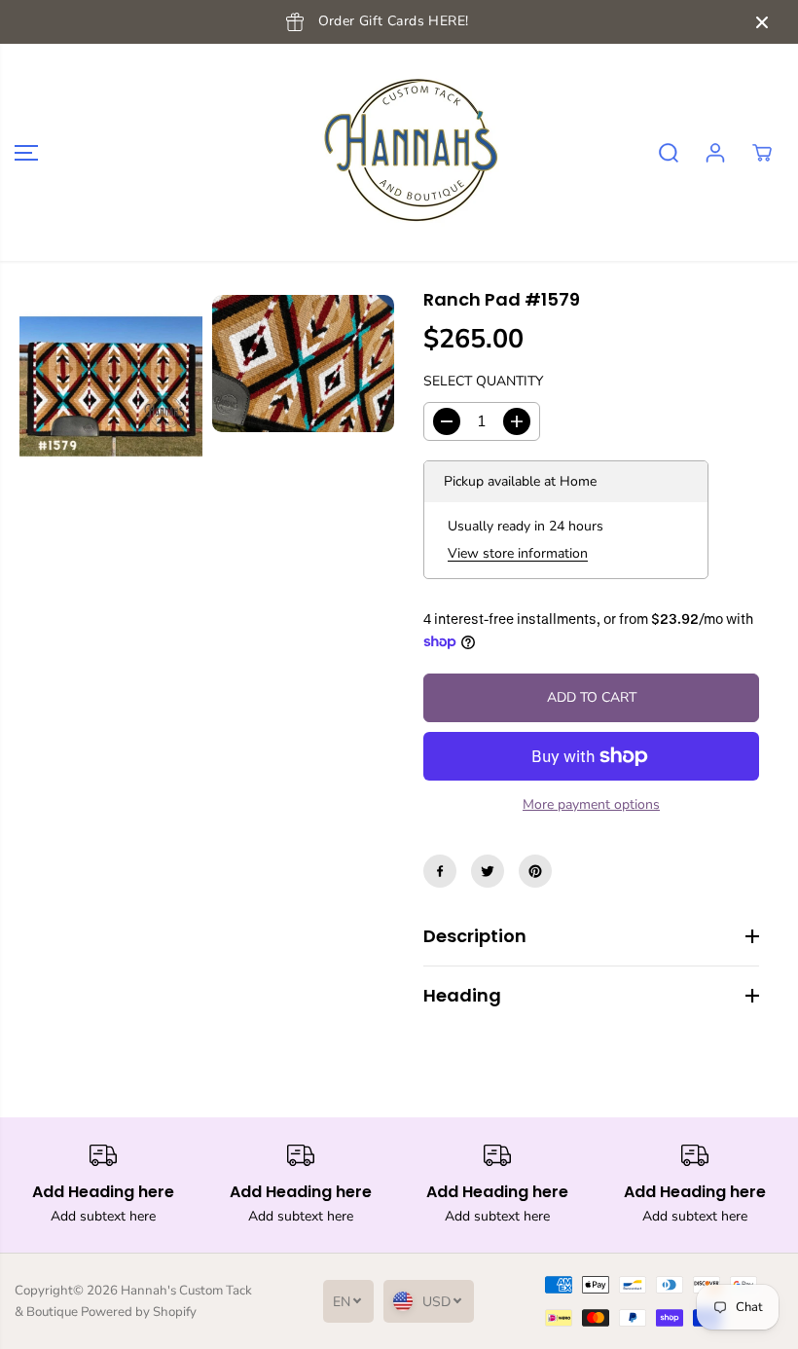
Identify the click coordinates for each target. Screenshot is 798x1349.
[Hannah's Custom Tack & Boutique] (394, 152)
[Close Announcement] (762, 22)
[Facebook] (439, 871)
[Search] (668, 152)
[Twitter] (487, 871)
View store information (518, 553)
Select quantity (483, 381)
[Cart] (762, 152)
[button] (26, 152)
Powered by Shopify (139, 1312)
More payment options (591, 804)
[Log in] (715, 152)
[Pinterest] (535, 871)
